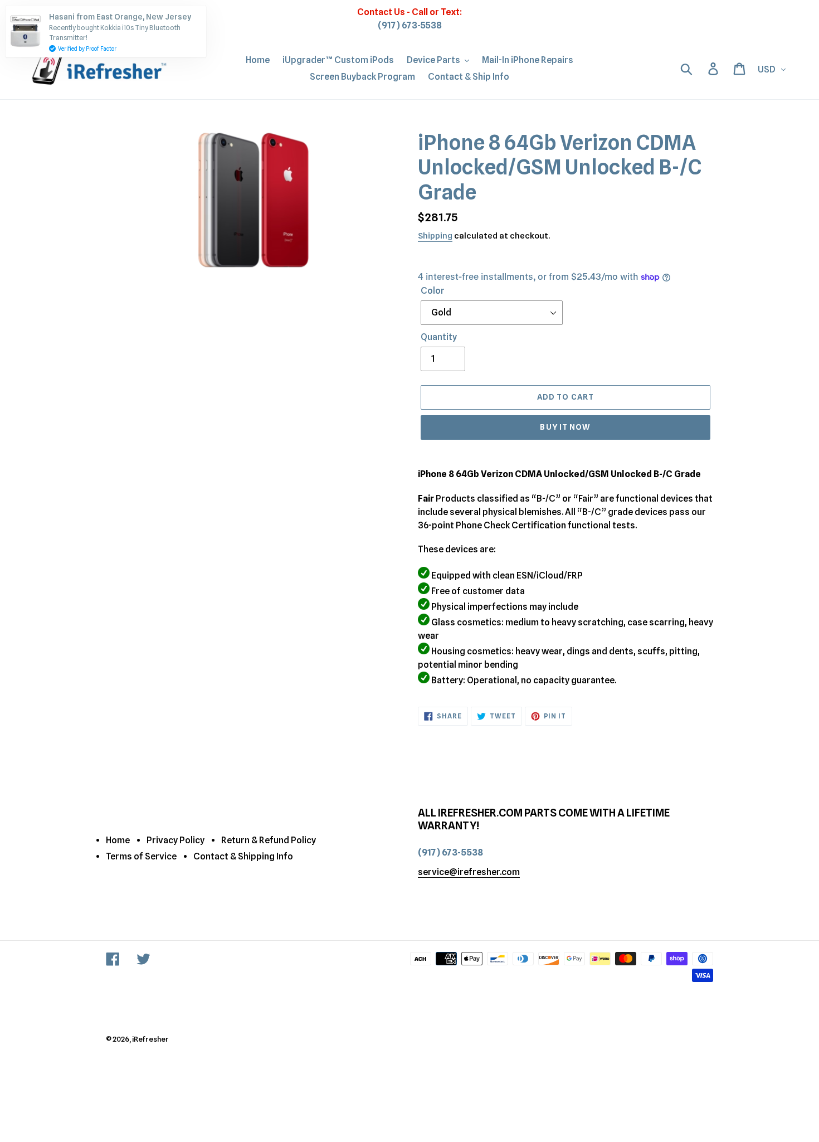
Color (433, 290)
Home (118, 840)
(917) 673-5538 (410, 25)
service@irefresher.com (469, 872)
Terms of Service (141, 856)
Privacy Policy (175, 840)
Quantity (439, 337)
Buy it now (565, 426)
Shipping (435, 236)
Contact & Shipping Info (243, 856)
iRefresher (150, 1038)
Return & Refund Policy (268, 840)
